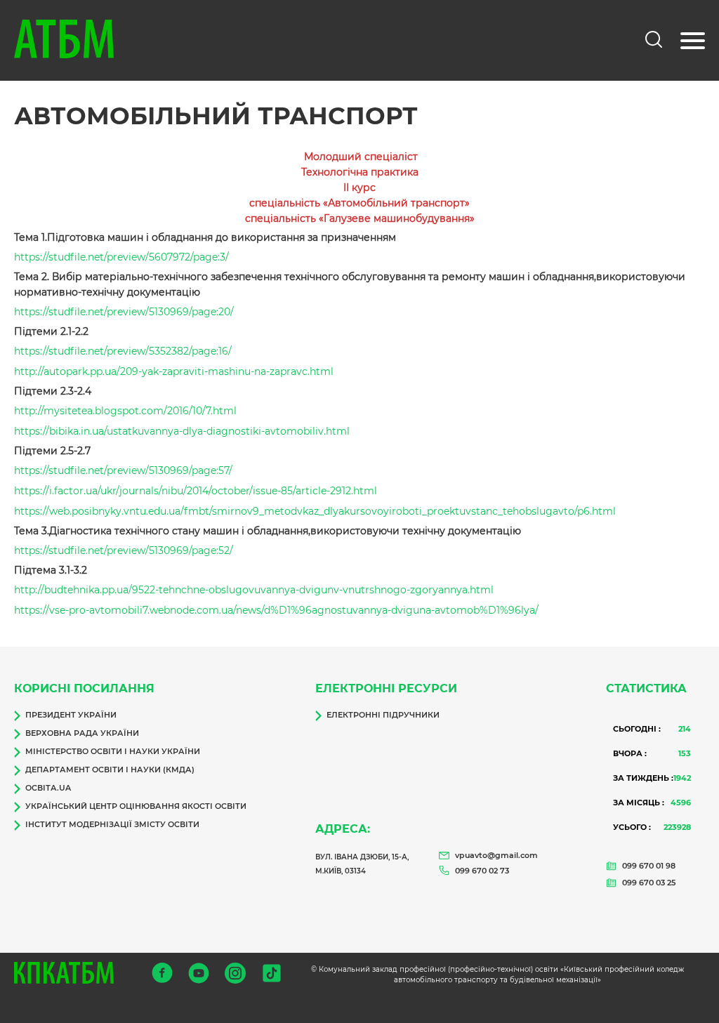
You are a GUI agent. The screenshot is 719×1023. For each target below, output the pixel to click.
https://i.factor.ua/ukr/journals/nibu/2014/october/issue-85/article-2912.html (195, 490)
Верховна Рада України (82, 733)
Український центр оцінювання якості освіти (135, 806)
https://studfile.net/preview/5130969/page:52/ (123, 550)
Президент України (71, 715)
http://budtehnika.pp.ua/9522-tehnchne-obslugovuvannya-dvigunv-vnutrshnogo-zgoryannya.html (254, 589)
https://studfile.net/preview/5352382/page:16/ (123, 351)
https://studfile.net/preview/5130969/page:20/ (124, 311)
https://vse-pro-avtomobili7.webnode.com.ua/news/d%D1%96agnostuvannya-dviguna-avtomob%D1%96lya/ (276, 610)
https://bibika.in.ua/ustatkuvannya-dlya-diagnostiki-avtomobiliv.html (182, 431)
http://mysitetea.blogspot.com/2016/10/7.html (125, 410)
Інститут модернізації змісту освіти (112, 824)
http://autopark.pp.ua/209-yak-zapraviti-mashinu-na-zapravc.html (174, 371)
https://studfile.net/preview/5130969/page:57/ (123, 470)
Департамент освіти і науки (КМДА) (109, 769)
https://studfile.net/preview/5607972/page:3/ (121, 257)
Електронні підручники (383, 715)
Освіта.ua (48, 788)
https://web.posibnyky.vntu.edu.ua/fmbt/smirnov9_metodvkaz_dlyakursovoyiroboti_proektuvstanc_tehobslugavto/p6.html (315, 511)
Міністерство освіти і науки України (112, 751)
